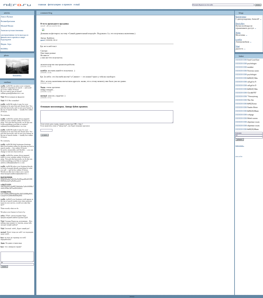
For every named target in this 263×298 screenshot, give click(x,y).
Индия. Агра (6, 44)
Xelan (238, 33)
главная (42, 4)
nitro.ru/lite (238, 156)
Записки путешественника (12, 30)
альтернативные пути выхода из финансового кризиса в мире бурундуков (14, 37)
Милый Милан (7, 26)
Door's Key (240, 24)
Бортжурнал (241, 17)
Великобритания (8, 21)
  (241, 60)
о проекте (67, 4)
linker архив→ (239, 146)
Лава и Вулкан (7, 17)
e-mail (77, 4)
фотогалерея (54, 4)
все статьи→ (4, 48)
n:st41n (239, 40)
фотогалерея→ (17, 75)
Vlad (238, 46)
